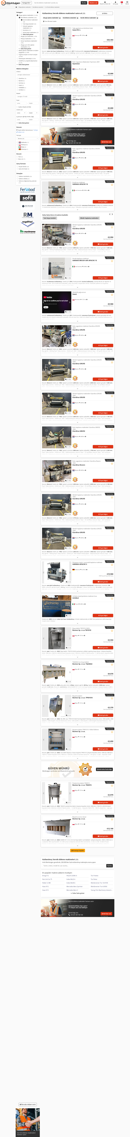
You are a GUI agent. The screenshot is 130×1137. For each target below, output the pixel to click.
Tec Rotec (94, 879)
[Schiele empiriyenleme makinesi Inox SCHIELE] (56, 606)
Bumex (21, 81)
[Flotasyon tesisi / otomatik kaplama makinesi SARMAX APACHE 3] (56, 572)
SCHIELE (22, 90)
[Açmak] (77, 57)
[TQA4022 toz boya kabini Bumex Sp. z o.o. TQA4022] (56, 672)
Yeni (20, 157)
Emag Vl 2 (45, 876)
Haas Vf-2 (45, 886)
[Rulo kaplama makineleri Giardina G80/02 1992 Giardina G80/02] (56, 437)
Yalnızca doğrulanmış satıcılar (28, 182)
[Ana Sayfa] (16, 7)
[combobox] (28, 138)
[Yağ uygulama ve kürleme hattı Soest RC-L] (56, 38)
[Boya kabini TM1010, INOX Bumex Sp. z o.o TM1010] (56, 638)
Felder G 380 (46, 883)
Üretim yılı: (19, 110)
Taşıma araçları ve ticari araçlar (28, 55)
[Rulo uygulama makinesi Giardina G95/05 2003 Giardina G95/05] (56, 159)
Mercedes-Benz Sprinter (75, 886)
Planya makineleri (28, 38)
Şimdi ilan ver (106, 142)
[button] (127, 3)
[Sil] (60, 18)
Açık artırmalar (24, 169)
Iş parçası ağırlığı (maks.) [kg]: (25, 116)
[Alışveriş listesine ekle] (112, 30)
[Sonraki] (69, 38)
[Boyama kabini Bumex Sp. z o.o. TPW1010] (56, 706)
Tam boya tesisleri (29, 24)
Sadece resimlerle (25, 176)
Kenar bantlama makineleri (29, 42)
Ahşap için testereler (29, 36)
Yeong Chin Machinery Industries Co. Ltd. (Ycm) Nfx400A (109, 890)
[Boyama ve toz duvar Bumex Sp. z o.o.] (56, 827)
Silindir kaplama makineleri (28, 27)
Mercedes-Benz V (72, 890)
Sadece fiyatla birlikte (24, 107)
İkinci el (21, 159)
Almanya (24, 149)
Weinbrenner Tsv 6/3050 (99, 886)
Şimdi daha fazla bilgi (104, 769)
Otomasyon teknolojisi (27, 58)
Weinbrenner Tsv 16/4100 (99, 883)
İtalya (23, 147)
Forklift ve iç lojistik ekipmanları (28, 62)
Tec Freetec (94, 876)
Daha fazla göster (78, 893)
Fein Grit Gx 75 (47, 879)
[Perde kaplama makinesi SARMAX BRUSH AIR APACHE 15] (56, 268)
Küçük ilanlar (24, 166)
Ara (84, 3)
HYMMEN (22, 87)
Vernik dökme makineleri (30, 21)
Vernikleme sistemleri (29, 17)
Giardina (22, 78)
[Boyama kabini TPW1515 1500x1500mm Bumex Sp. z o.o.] (56, 740)
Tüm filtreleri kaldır (50, 21)
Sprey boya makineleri (30, 32)
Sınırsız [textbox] (21, 138)
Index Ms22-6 (71, 879)
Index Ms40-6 (71, 883)
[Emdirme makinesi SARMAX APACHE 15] (56, 192)
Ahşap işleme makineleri (28, 15)
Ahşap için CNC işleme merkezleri (27, 46)
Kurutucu (27, 30)
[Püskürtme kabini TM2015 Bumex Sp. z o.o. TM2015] (56, 793)
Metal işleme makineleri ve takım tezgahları (28, 51)
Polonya (24, 144)
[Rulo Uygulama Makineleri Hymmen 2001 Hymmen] (56, 72)
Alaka (105, 13)
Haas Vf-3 (45, 890)
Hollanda (25, 142)
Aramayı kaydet (78, 851)
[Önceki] (43, 38)
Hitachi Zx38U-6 (72, 876)
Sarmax (22, 83)
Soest (21, 85)
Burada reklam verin (28, 1104)
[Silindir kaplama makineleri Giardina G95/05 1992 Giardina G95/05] (56, 106)
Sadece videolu (24, 178)
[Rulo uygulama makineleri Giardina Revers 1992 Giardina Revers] (56, 471)
